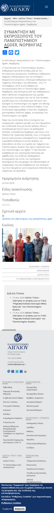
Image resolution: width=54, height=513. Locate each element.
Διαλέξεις (30, 427)
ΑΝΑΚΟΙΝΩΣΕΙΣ (43, 270)
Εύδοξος (6, 414)
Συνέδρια (30, 447)
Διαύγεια (7, 410)
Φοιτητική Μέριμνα (34, 410)
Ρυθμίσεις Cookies (11, 502)
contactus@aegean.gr (17, 364)
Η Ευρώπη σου (9, 422)
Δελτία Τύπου (9, 461)
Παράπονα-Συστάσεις (35, 469)
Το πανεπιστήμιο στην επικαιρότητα (12, 466)
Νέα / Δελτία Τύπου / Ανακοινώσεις (30, 18)
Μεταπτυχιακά (32, 406)
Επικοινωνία (31, 465)
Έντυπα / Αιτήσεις (10, 402)
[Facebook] (12, 371)
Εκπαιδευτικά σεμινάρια (36, 435)
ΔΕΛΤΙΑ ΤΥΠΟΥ (43, 275)
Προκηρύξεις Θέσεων (35, 394)
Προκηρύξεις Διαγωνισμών (32, 388)
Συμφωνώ (7, 508)
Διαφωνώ (20, 509)
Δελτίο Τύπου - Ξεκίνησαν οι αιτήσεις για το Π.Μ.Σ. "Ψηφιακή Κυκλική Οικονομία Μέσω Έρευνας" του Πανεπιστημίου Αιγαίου (29, 303)
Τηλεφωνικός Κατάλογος (36, 461)
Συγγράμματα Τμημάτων (12, 418)
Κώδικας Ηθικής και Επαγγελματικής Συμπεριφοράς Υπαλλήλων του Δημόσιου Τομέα (13, 431)
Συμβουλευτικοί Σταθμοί (13, 398)
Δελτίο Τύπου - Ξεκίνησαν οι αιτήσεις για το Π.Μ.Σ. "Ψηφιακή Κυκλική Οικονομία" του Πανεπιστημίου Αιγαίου (29, 317)
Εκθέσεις (30, 431)
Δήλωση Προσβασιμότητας (34, 480)
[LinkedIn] (21, 371)
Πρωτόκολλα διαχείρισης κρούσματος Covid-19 (13, 441)
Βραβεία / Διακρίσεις (35, 398)
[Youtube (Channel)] (25, 371)
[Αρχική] (17, 8)
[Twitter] (17, 371)
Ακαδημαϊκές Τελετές (35, 423)
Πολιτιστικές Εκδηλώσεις (36, 443)
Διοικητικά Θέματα (34, 402)
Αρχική (7, 18)
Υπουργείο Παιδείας (11, 406)
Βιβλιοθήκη (7, 387)
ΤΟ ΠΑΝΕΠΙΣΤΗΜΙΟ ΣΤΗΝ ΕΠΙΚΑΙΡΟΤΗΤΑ (32, 279)
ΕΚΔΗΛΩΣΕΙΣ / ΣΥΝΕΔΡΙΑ (39, 266)
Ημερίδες (30, 439)
